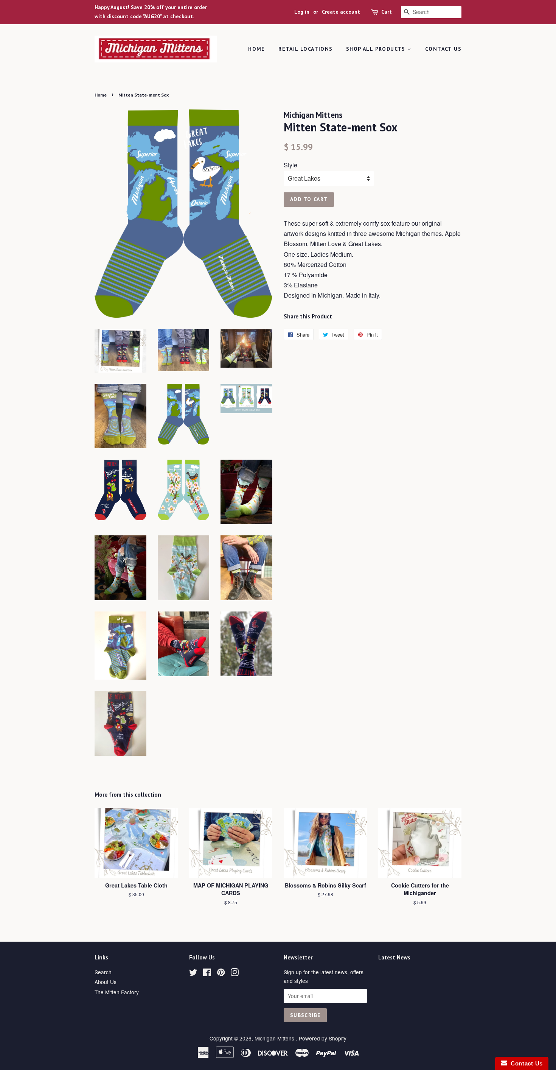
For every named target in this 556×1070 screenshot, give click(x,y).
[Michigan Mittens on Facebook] (207, 973)
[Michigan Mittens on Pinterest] (221, 973)
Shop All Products (376, 48)
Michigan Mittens (275, 1038)
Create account (341, 11)
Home (256, 48)
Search (103, 972)
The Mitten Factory (117, 992)
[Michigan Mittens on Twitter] (193, 973)
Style (290, 165)
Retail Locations (305, 48)
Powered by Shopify (322, 1038)
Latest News (394, 957)
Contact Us (443, 48)
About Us (105, 982)
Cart (386, 11)
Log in (301, 11)
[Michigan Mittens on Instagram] (234, 973)
